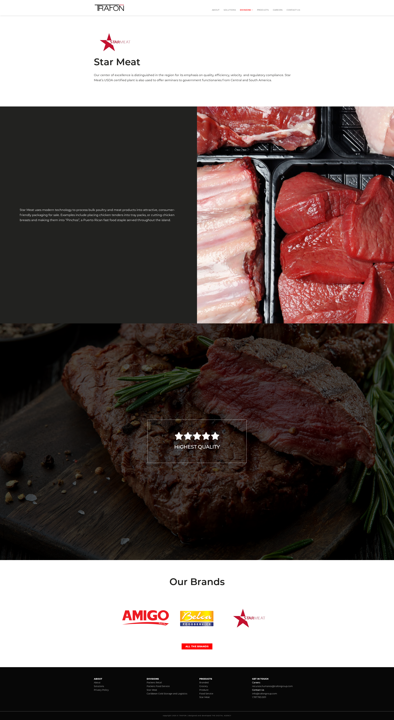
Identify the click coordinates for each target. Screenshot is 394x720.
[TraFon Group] (109, 8)
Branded (204, 682)
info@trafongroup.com (264, 693)
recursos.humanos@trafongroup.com (272, 686)
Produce (203, 690)
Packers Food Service (158, 686)
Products (263, 10)
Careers (278, 10)
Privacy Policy (101, 690)
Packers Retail (154, 682)
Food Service (206, 693)
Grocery (203, 686)
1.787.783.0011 (259, 697)
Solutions (230, 10)
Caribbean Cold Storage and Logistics (167, 693)
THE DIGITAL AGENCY (221, 715)
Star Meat (152, 690)
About (215, 10)
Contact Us (293, 10)
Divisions (245, 10)
